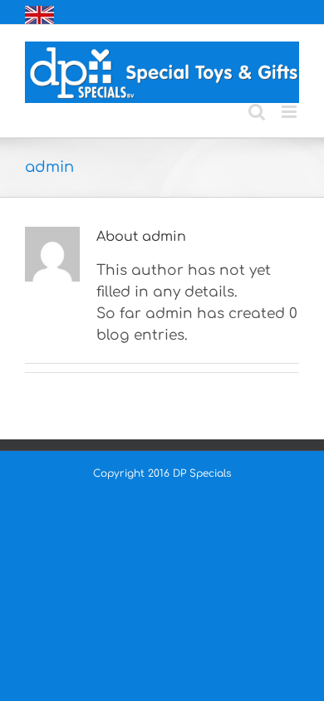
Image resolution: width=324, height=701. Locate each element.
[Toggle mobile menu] (290, 111)
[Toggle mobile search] (256, 111)
